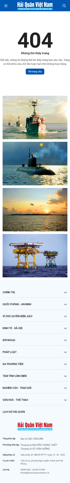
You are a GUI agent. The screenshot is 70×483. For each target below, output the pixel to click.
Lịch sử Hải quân (14, 411)
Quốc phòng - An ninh (17, 304)
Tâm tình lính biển (15, 376)
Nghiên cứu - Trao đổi (17, 388)
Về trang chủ (35, 71)
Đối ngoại (9, 340)
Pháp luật (10, 352)
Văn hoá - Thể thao (15, 399)
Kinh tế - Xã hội (12, 328)
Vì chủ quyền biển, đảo (17, 316)
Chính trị (9, 292)
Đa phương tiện (13, 364)
